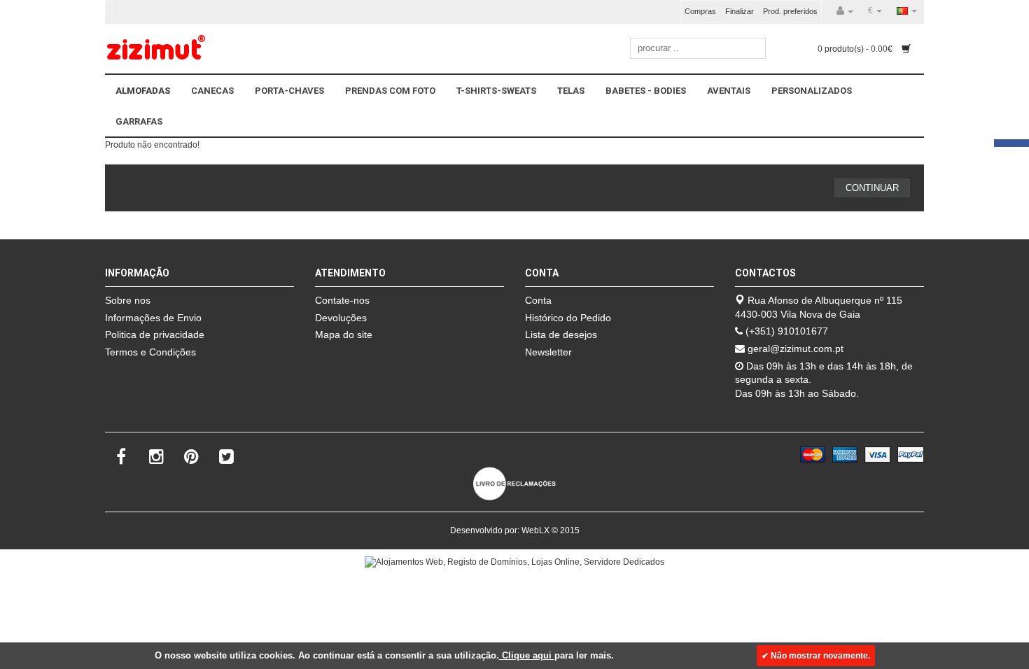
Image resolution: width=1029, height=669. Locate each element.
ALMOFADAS (142, 90)
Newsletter (548, 352)
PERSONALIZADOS (811, 90)
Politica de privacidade (154, 334)
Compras (700, 11)
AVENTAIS (728, 90)
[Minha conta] (844, 11)
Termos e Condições (150, 352)
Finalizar (739, 11)
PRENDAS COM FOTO (390, 90)
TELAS (570, 90)
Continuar (872, 188)
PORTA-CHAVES (289, 90)
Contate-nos (342, 300)
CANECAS (212, 90)
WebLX (536, 530)
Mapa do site (343, 334)
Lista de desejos (561, 334)
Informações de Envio (153, 317)
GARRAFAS (138, 121)
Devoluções (341, 317)
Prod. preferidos (790, 11)
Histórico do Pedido (568, 317)
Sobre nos (127, 300)
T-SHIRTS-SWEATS (496, 90)
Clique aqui (526, 655)
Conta (538, 300)
